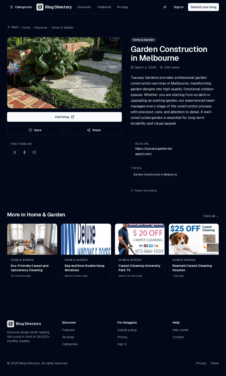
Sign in (179, 7)
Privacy (201, 363)
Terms (214, 363)
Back (15, 27)
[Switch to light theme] (164, 7)
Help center (181, 330)
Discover (84, 7)
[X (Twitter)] (15, 152)
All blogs (68, 337)
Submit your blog (203, 7)
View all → (211, 216)
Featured (104, 7)
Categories (70, 344)
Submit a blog (127, 330)
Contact (178, 337)
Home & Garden (63, 27)
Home (26, 27)
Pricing (122, 7)
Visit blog (62, 117)
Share (96, 130)
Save (37, 130)
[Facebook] (24, 152)
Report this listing (146, 190)
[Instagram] (34, 152)
